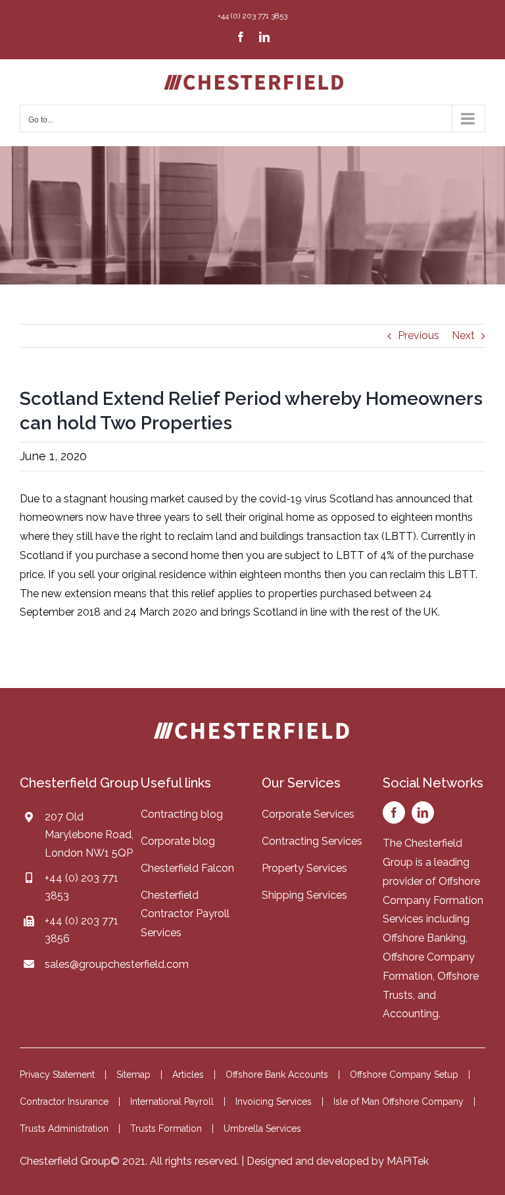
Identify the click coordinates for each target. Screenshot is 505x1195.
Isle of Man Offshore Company (398, 1101)
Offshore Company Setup (404, 1074)
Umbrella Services (262, 1128)
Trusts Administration (64, 1128)
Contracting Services (312, 841)
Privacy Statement (57, 1074)
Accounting (411, 1013)
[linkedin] (423, 812)
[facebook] (394, 812)
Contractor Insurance (64, 1101)
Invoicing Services (273, 1101)
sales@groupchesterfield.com (117, 964)
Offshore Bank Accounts (277, 1074)
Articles (188, 1074)
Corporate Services (308, 814)
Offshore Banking (424, 938)
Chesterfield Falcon (187, 868)
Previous (418, 335)
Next (463, 335)
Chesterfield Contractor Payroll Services (185, 914)
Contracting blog (182, 814)
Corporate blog (178, 841)
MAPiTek (408, 1161)
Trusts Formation (166, 1128)
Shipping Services (304, 895)
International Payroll (172, 1101)
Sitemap (133, 1074)
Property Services (304, 868)
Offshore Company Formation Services (433, 900)
